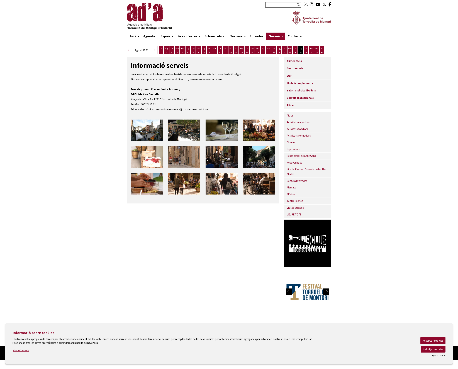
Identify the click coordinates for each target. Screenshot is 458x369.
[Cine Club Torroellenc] (307, 242)
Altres (290, 105)
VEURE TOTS (294, 214)
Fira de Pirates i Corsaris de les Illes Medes (307, 171)
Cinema (291, 142)
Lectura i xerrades (297, 181)
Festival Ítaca (294, 162)
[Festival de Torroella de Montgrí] (307, 291)
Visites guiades (295, 207)
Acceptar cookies (433, 340)
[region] (307, 291)
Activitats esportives (298, 122)
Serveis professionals (300, 97)
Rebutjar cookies (433, 349)
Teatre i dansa (295, 201)
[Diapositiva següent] (326, 291)
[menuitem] (306, 4)
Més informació (21, 350)
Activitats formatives (299, 135)
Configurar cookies (437, 355)
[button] (299, 4)
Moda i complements (300, 83)
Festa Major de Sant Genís (301, 155)
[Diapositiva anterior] (289, 291)
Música (291, 194)
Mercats (291, 187)
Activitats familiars (297, 129)
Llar (289, 75)
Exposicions (293, 149)
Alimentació (294, 61)
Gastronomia (295, 68)
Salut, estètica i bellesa (301, 90)
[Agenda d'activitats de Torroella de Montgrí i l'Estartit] (159, 18)
